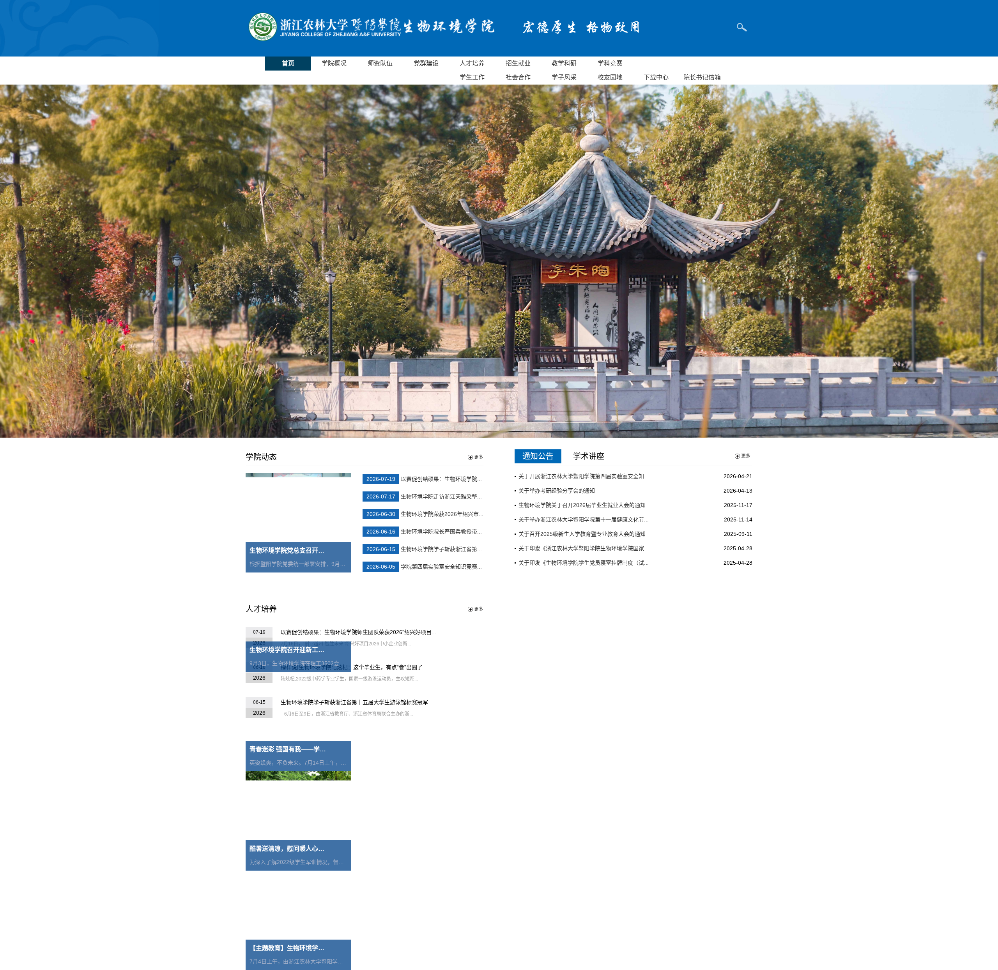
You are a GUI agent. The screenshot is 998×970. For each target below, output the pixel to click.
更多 (478, 457)
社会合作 (518, 77)
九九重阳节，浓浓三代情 (548, 717)
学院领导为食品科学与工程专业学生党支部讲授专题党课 (586, 644)
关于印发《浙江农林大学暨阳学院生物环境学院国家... (583, 548)
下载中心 (656, 77)
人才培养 (472, 63)
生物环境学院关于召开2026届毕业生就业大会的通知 (582, 505)
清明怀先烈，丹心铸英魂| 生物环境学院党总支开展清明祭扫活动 (596, 659)
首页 (288, 63)
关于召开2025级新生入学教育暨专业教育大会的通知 (582, 534)
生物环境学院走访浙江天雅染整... (441, 496)
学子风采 (564, 77)
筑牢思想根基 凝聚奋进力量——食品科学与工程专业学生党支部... (598, 630)
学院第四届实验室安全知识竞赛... (441, 567)
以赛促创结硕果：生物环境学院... (441, 479)
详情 (717, 880)
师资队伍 (380, 63)
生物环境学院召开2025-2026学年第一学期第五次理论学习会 (591, 702)
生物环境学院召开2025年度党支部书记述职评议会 (579, 688)
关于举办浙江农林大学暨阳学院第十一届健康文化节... (583, 519)
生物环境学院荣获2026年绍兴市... (442, 514)
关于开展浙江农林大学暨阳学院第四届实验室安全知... (583, 476)
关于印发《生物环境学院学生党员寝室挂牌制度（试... (583, 563)
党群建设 (426, 63)
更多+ (743, 762)
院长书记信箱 (702, 77)
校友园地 (610, 77)
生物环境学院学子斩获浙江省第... (441, 549)
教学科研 (564, 63)
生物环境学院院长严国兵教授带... (441, 531)
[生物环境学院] (370, 41)
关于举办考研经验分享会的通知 (556, 491)
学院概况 (334, 63)
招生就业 (518, 63)
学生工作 (472, 77)
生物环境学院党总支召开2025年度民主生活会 (573, 673)
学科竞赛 (610, 63)
